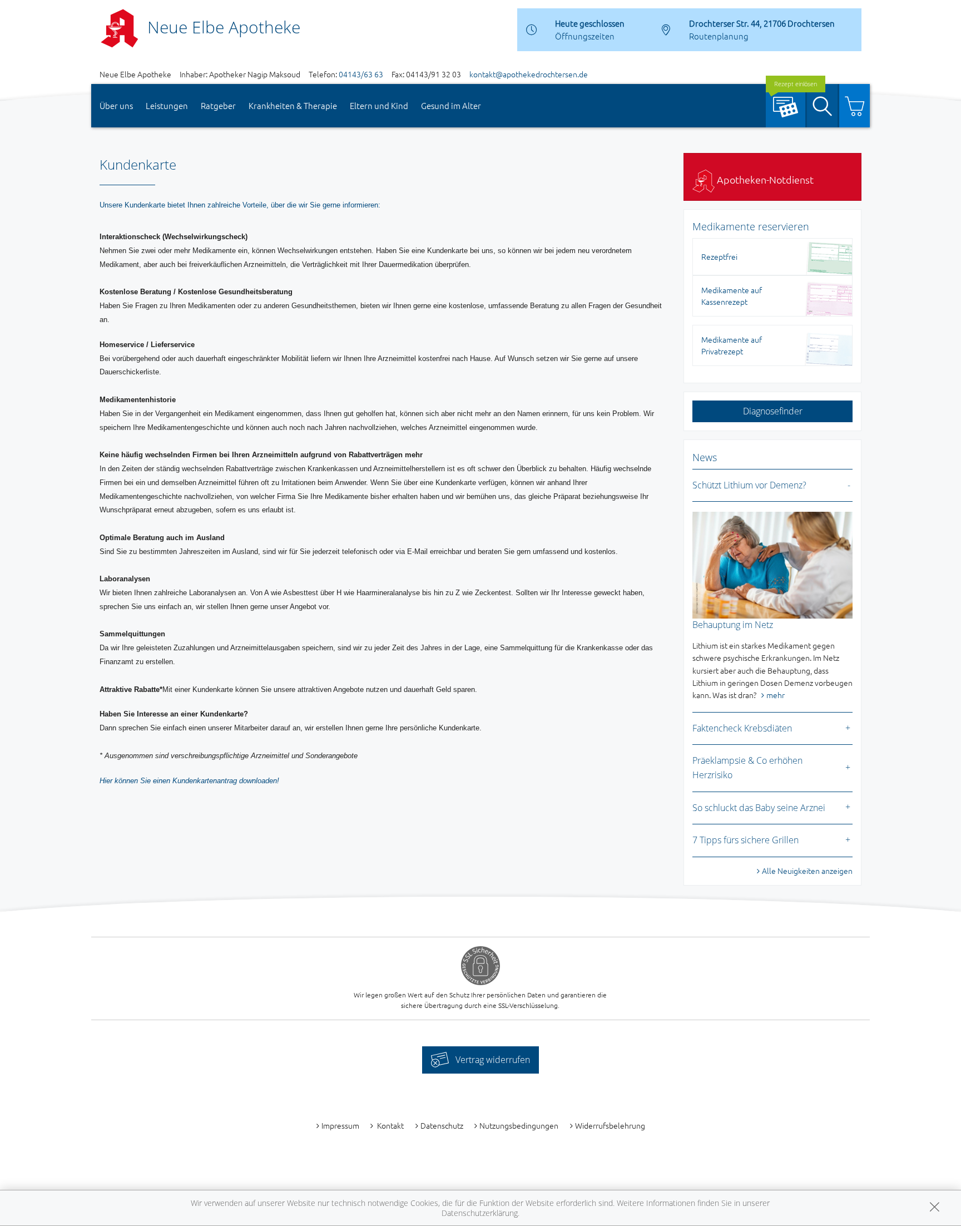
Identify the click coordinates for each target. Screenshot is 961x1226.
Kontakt (389, 1125)
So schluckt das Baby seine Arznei (758, 808)
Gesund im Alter (451, 105)
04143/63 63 (361, 74)
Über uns (116, 105)
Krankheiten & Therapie (293, 105)
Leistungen (167, 105)
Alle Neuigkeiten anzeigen (807, 870)
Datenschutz (441, 1125)
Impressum (340, 1125)
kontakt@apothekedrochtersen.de (528, 74)
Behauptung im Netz (732, 625)
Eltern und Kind (379, 105)
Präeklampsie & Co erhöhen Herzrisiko (747, 767)
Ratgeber (218, 105)
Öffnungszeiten (585, 36)
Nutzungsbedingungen (518, 1125)
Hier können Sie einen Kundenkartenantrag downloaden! (189, 781)
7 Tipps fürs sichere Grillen (745, 840)
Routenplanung (719, 36)
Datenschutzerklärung (480, 1213)
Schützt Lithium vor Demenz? (749, 485)
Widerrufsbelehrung (610, 1125)
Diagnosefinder (773, 411)
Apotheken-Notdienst (764, 179)
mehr (775, 694)
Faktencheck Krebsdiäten (742, 728)
